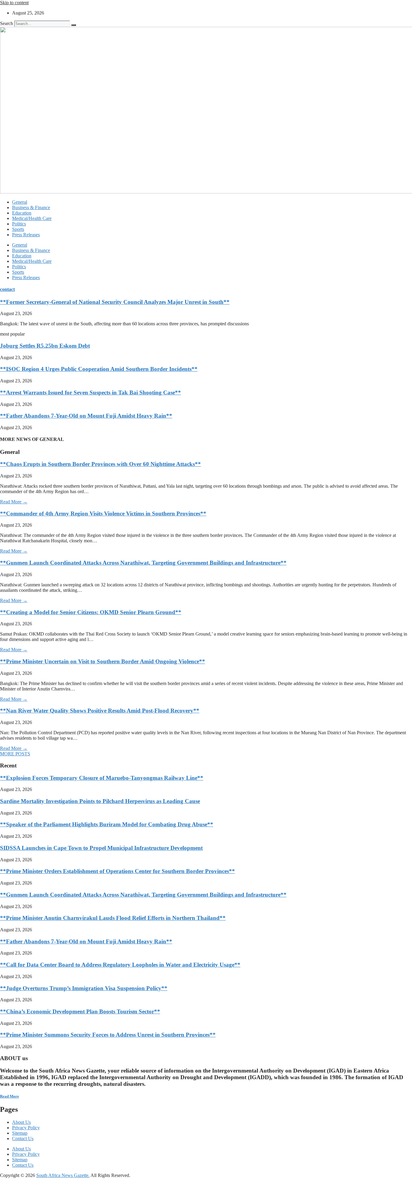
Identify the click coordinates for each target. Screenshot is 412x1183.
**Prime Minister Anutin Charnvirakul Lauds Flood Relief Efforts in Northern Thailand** (113, 918)
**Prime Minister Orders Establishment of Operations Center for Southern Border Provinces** (117, 871)
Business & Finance (31, 207)
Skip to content (14, 2)
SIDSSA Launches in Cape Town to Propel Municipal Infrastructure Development (101, 848)
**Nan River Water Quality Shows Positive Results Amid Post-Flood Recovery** (99, 710)
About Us (21, 1122)
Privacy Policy (26, 1127)
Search (6, 23)
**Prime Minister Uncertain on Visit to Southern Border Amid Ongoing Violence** (102, 661)
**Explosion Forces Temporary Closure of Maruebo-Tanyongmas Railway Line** (101, 778)
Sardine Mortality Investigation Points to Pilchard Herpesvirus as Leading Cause (100, 801)
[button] (15, 753)
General (19, 202)
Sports (18, 229)
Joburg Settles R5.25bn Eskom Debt (45, 346)
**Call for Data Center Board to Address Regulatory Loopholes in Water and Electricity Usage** (120, 964)
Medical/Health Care (32, 218)
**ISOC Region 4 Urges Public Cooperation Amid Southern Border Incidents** (99, 369)
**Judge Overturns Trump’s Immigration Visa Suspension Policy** (83, 988)
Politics (19, 223)
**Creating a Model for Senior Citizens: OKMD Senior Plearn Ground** (90, 612)
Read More (9, 1096)
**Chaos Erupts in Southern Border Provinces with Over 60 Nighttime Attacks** (100, 464)
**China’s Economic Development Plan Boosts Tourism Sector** (80, 1011)
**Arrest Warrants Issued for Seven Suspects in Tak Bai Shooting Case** (90, 392)
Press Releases (26, 234)
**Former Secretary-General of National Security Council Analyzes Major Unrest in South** (115, 302)
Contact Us (22, 1138)
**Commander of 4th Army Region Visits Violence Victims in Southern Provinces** (103, 513)
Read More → (13, 501)
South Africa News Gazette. (63, 1175)
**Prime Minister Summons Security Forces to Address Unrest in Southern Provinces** (108, 1035)
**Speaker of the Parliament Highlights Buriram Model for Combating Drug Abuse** (106, 824)
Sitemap (19, 1133)
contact (7, 289)
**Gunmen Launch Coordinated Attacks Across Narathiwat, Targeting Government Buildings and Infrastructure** (143, 563)
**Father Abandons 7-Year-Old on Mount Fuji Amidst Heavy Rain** (86, 416)
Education (21, 212)
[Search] (73, 25)
